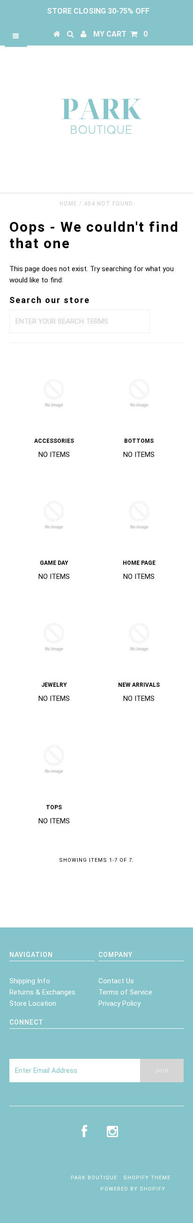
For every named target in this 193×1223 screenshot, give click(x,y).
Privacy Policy (119, 1003)
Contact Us (116, 981)
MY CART (120, 34)
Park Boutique (94, 1178)
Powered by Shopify (132, 1189)
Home (68, 203)
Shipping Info (29, 981)
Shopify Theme (147, 1178)
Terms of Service (125, 992)
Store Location (32, 1003)
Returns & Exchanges (42, 992)
